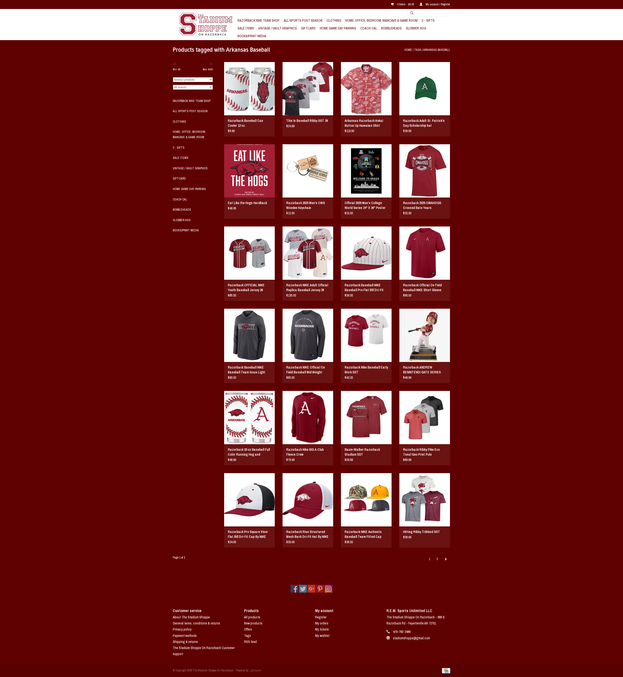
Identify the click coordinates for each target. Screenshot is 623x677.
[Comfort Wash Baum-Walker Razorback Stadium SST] (366, 417)
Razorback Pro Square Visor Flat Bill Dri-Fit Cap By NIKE (248, 534)
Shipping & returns (185, 642)
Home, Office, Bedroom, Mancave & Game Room (381, 20)
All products (252, 617)
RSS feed (250, 642)
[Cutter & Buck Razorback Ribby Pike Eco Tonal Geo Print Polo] (424, 417)
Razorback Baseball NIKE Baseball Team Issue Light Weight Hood (246, 370)
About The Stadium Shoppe (191, 617)
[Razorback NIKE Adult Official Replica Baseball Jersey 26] (307, 253)
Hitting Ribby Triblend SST (421, 532)
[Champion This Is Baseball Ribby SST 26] (307, 88)
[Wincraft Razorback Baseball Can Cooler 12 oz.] (249, 88)
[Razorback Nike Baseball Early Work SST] (366, 335)
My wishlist (322, 635)
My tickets (322, 629)
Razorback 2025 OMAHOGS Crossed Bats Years (422, 205)
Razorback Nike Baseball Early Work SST (366, 369)
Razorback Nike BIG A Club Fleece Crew (305, 452)
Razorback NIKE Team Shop (259, 20)
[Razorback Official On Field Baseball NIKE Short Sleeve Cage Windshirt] (424, 253)
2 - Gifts (428, 20)
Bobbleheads (391, 28)
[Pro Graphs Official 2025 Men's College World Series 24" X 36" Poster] (366, 171)
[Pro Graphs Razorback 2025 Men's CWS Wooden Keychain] (307, 171)
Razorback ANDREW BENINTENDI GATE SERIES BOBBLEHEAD (422, 370)
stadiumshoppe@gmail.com (411, 638)
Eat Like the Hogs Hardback (247, 203)
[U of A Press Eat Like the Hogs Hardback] (249, 171)
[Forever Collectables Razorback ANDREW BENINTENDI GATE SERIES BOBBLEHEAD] (424, 335)
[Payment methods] (445, 671)
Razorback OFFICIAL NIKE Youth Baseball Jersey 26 (246, 287)
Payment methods (185, 635)
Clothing (334, 20)
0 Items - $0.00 (405, 4)
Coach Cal (368, 28)
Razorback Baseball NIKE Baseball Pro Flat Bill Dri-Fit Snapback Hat (364, 287)
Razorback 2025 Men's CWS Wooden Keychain (305, 205)
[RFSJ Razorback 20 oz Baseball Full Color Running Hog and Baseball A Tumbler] (249, 417)
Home (408, 50)
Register (321, 617)
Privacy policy (182, 629)
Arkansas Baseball (436, 50)
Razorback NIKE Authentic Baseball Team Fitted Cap (363, 534)
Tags (417, 50)
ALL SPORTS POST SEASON (303, 20)
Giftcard (308, 28)
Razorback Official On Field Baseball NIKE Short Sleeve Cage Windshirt (422, 287)
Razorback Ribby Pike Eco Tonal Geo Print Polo (421, 452)
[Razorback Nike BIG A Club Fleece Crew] (307, 417)
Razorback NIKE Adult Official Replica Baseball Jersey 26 (307, 287)
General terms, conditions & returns (196, 623)
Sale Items (246, 28)
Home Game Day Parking (338, 28)
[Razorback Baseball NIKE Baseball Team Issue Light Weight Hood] (249, 335)
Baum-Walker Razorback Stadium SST (362, 452)
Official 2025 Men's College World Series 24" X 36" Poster (365, 205)
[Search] (410, 13)
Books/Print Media (252, 36)
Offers (248, 629)
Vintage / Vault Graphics (277, 28)
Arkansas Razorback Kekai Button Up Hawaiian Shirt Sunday (364, 123)
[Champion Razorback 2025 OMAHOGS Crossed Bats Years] (424, 171)
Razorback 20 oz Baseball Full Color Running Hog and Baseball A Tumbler (249, 452)
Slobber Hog (416, 28)
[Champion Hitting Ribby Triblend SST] (424, 499)
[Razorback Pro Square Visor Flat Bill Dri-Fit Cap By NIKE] (249, 499)
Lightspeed (255, 670)
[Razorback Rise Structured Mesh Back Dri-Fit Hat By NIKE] (307, 499)
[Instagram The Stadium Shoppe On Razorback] (328, 589)
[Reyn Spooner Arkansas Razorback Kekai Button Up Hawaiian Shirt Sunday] (366, 88)
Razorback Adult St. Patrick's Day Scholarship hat (424, 123)
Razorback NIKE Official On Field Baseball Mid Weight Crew (305, 370)
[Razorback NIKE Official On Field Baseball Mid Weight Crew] (307, 335)
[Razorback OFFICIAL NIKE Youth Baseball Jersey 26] (249, 253)
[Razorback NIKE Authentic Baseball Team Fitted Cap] (366, 499)
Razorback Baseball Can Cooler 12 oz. (245, 123)
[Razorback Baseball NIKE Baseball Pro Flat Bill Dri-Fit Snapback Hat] (366, 253)
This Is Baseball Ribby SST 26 (307, 120)
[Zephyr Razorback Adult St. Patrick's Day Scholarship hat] (424, 88)
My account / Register (437, 4)
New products (253, 623)
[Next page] (445, 559)
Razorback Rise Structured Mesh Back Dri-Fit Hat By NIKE (307, 534)
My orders (321, 623)
